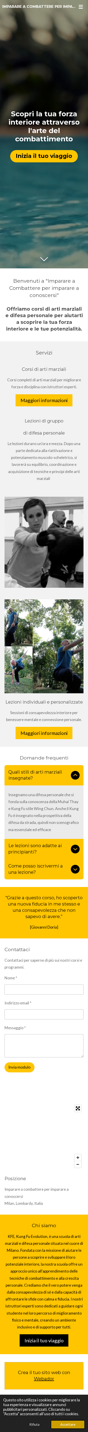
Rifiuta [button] (34, 1424)
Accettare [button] (67, 1424)
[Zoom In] (77, 1157)
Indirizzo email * (18, 1003)
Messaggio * (15, 1027)
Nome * (11, 978)
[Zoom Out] (77, 1164)
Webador (44, 1378)
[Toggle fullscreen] (77, 1108)
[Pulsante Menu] (81, 6)
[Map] (44, 1136)
